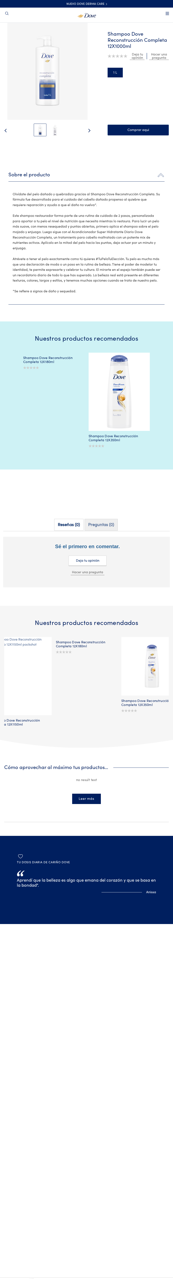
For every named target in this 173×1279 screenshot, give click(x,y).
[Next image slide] (92, 130)
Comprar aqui (138, 130)
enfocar (11, 33)
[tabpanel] (86, 569)
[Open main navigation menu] (167, 16)
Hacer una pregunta (87, 572)
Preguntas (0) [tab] (101, 524)
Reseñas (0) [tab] (69, 524)
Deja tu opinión (87, 561)
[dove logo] (86, 15)
